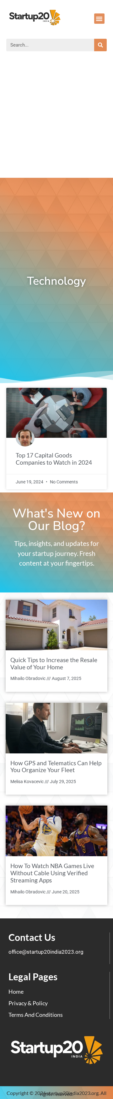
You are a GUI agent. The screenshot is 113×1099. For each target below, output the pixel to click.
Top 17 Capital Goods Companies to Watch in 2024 (54, 459)
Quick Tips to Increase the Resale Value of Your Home (53, 663)
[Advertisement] (56, 118)
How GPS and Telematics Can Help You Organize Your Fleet (55, 766)
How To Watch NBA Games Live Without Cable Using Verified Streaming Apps (52, 873)
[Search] (100, 45)
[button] (99, 18)
